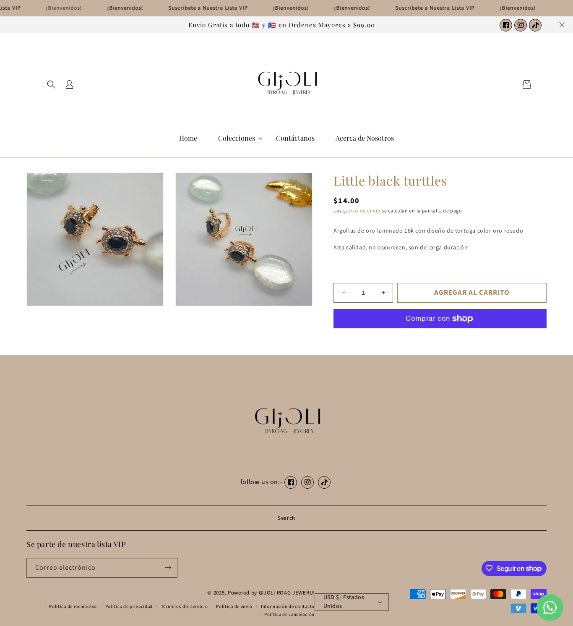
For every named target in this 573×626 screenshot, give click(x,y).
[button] (51, 84)
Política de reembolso (73, 606)
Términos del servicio (184, 606)
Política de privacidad (129, 606)
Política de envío (234, 606)
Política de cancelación (289, 614)
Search (286, 518)
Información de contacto (288, 606)
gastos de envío (362, 211)
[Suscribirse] (168, 567)
